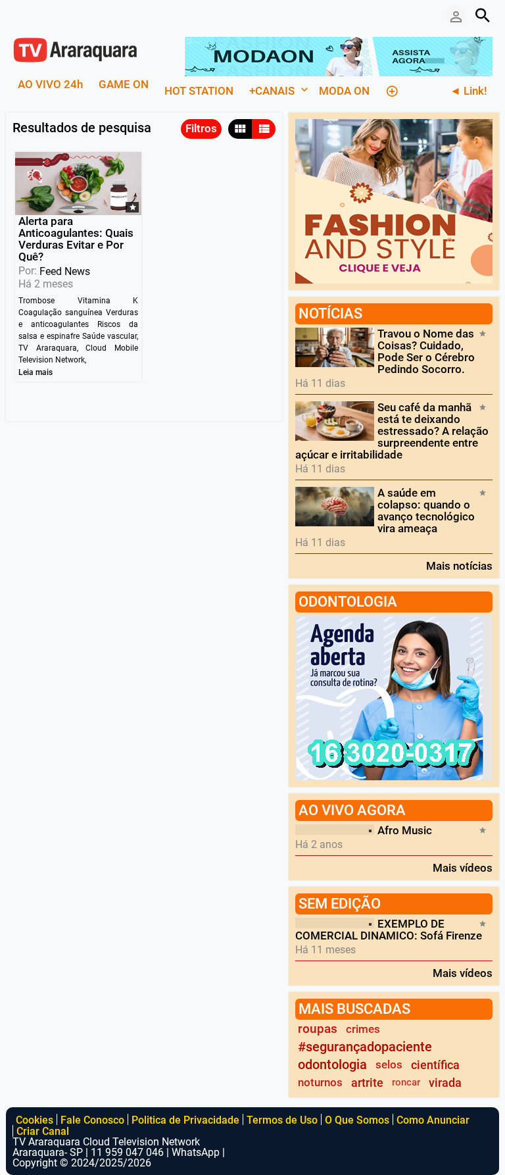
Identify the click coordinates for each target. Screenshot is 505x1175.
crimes (363, 1029)
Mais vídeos (463, 867)
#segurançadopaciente (365, 1047)
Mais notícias (459, 565)
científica (435, 1065)
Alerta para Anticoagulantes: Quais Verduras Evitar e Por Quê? (75, 238)
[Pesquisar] (483, 15)
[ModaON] (339, 55)
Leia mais (35, 372)
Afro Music (404, 830)
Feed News (64, 271)
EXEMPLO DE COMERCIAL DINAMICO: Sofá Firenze (388, 929)
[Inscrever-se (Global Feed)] (38, 15)
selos (388, 1064)
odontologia (332, 1064)
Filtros (201, 128)
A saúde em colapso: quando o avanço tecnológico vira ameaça (426, 510)
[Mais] (391, 89)
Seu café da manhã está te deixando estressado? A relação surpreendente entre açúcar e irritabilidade (392, 431)
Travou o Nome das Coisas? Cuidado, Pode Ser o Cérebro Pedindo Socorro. (426, 351)
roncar (406, 1082)
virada (445, 1082)
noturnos (320, 1082)
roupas (317, 1029)
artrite (367, 1082)
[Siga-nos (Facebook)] (19, 15)
